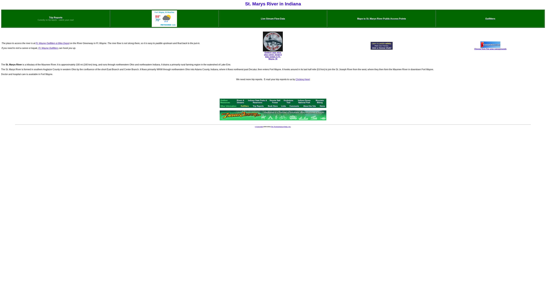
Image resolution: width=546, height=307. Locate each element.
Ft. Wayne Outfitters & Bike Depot (52, 43)
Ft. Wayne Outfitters (48, 48)
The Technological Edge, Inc (281, 126)
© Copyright (259, 126)
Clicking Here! (303, 79)
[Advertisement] (273, 89)
